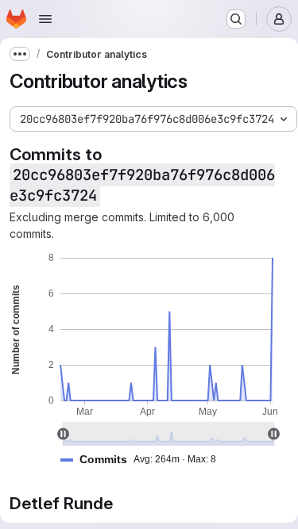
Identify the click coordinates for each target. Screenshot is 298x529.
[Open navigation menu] (45, 19)
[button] (144, 459)
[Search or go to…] (236, 19)
